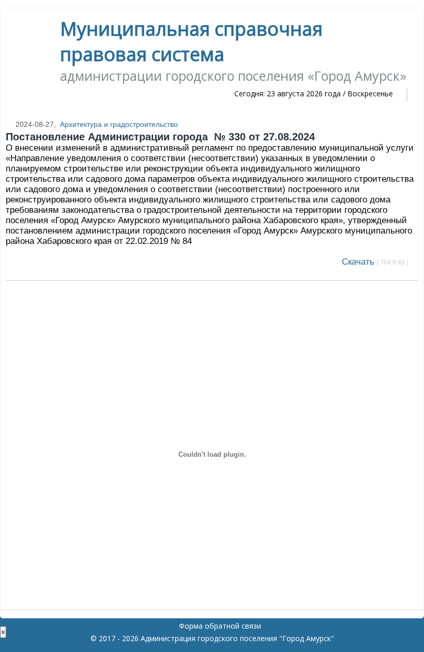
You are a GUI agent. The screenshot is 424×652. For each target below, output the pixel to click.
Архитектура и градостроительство (119, 124)
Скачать (375, 262)
